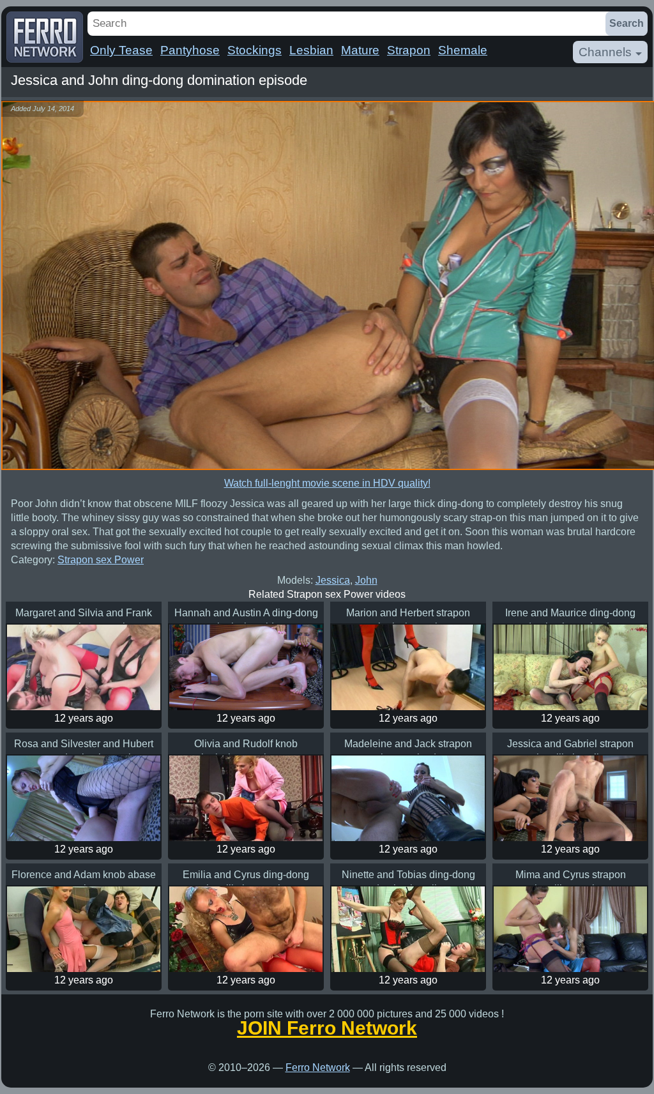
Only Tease (121, 50)
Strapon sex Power (100, 559)
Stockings (254, 50)
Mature (360, 50)
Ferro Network (317, 1067)
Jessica (333, 580)
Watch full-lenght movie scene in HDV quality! (327, 483)
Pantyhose (190, 50)
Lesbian (311, 50)
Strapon (408, 50)
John (366, 580)
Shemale (462, 50)
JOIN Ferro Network (327, 1028)
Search (626, 23)
